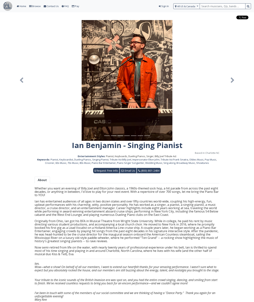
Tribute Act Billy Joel (120, 159)
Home (22, 6)
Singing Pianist (100, 159)
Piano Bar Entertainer (104, 163)
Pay (76, 6)
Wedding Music (153, 163)
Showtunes (202, 163)
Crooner (49, 163)
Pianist (54, 159)
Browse (36, 6)
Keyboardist (66, 159)
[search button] (248, 6)
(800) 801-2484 (149, 170)
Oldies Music (196, 159)
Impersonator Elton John (146, 159)
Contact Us (52, 6)
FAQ (66, 6)
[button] (21, 80)
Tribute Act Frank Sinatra (174, 159)
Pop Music (210, 159)
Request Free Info (107, 170)
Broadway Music (185, 163)
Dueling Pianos (82, 159)
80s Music (85, 163)
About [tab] (42, 180)
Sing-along (169, 163)
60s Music (60, 163)
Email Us (129, 170)
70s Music (72, 163)
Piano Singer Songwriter (130, 163)
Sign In (165, 6)
